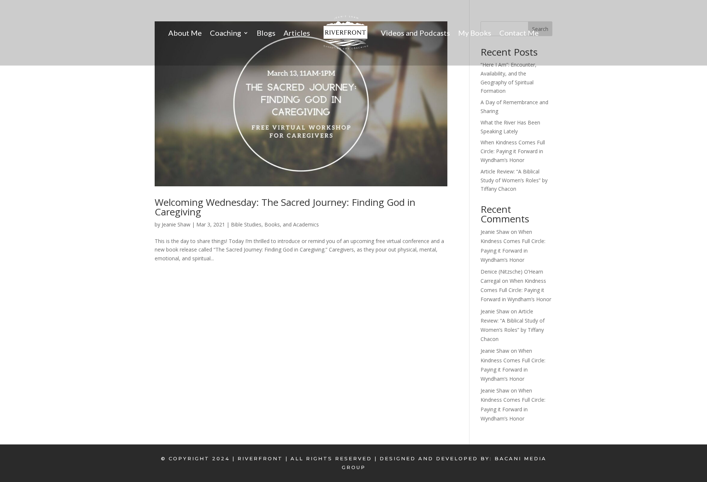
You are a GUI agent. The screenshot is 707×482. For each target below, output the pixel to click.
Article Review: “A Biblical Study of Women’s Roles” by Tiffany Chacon (514, 180)
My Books (474, 32)
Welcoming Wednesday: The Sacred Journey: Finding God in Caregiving (285, 207)
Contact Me (519, 32)
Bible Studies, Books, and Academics (275, 224)
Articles (297, 32)
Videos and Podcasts (415, 32)
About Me (185, 32)
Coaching (225, 32)
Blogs (266, 32)
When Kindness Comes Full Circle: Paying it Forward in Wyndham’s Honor (513, 151)
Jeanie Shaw (176, 224)
